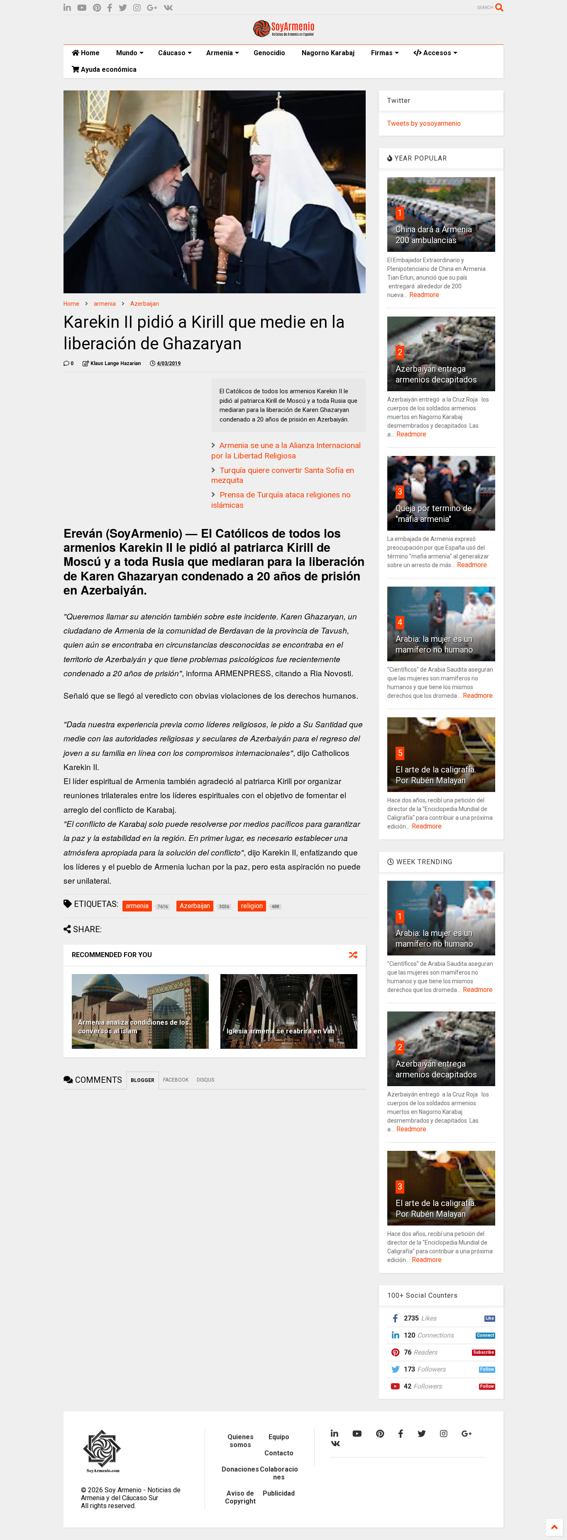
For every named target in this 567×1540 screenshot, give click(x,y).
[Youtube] (82, 8)
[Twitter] (123, 8)
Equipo (279, 1437)
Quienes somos (240, 1441)
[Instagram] (137, 8)
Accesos (436, 53)
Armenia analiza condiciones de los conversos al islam (133, 1027)
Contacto (278, 1453)
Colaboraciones (279, 1473)
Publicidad (279, 1493)
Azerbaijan (144, 303)
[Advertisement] (126, 430)
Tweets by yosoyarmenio (424, 123)
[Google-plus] (152, 8)
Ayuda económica (108, 69)
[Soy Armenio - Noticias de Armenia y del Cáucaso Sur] (283, 34)
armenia (105, 303)
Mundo (126, 53)
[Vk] (168, 8)
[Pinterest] (97, 8)
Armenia (219, 53)
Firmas (382, 53)
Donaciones (240, 1469)
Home (89, 53)
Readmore (424, 295)
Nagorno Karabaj (328, 53)
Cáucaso (172, 53)
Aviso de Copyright (240, 1497)
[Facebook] (109, 8)
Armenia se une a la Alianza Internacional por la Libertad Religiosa (286, 451)
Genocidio (269, 53)
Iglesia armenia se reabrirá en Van (281, 1031)
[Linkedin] (67, 8)
